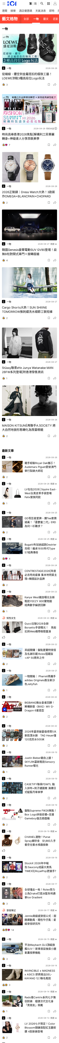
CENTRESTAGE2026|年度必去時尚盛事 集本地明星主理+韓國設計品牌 (41, 574)
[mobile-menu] (4, 4)
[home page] (11, 3)
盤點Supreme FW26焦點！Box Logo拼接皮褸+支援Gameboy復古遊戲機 (41, 814)
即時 (51, 10)
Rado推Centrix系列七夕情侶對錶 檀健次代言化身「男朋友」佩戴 (40, 1001)
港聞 (4, 10)
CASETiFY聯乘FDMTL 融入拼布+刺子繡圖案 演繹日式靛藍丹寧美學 (40, 788)
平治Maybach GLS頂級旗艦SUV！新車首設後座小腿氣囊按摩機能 (40, 948)
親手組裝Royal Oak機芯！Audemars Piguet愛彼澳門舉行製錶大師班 (40, 466)
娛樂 (13, 10)
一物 (36, 18)
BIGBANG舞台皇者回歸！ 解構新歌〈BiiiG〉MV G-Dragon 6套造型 (40, 706)
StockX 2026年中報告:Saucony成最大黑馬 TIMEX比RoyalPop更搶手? (40, 867)
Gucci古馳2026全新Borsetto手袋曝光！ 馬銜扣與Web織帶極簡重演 (40, 627)
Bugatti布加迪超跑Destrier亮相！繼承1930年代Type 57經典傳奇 (40, 548)
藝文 (46, 18)
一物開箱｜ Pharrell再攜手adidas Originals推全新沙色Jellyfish (40, 680)
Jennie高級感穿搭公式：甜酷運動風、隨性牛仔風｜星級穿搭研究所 (40, 919)
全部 (26, 18)
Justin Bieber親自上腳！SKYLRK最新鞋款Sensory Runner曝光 (40, 761)
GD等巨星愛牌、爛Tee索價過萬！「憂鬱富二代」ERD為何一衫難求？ (41, 522)
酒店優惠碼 (25, 10)
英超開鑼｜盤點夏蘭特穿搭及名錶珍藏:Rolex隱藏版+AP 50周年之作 (40, 653)
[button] (49, 84)
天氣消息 (40, 10)
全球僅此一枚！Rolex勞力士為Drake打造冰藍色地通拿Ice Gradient (40, 893)
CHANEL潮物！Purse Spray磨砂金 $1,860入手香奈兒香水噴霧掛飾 (40, 840)
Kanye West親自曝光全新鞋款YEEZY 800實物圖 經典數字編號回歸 (40, 601)
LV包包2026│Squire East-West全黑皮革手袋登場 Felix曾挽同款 (40, 493)
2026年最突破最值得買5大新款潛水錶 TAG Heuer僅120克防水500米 (40, 735)
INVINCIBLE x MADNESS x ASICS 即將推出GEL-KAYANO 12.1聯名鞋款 (40, 974)
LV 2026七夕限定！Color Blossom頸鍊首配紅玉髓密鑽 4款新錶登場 (40, 1027)
